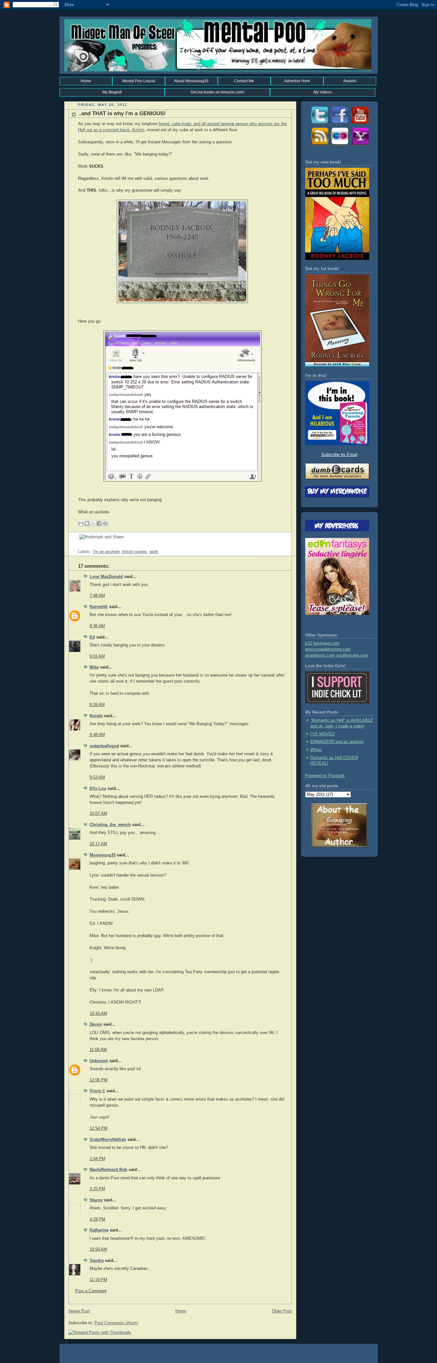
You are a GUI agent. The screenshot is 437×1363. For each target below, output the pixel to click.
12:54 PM (98, 1128)
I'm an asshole (106, 551)
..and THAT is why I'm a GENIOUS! (122, 113)
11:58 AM (98, 1049)
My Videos (323, 92)
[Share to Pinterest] (105, 523)
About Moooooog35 (191, 81)
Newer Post (79, 1311)
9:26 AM (97, 704)
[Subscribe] (319, 145)
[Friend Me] (339, 124)
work (154, 551)
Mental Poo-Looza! (138, 81)
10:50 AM (98, 1249)
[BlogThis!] (87, 523)
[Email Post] (78, 546)
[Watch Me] (359, 124)
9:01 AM (97, 656)
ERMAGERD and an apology (337, 742)
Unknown (99, 1061)
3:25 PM (97, 1189)
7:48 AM (97, 595)
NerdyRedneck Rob (108, 1169)
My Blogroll (112, 92)
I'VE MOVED (322, 734)
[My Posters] (339, 145)
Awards (349, 81)
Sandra (97, 1260)
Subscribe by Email (339, 455)
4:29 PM (97, 1219)
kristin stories (134, 551)
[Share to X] (93, 523)
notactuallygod (104, 746)
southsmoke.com (352, 655)
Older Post (282, 1311)
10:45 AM (98, 1013)
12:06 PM (98, 1080)
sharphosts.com (320, 655)
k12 (308, 643)
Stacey (96, 1200)
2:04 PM (97, 1159)
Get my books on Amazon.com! (217, 92)
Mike (94, 667)
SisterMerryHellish (108, 1139)
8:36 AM (97, 626)
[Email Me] (359, 145)
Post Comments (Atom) (116, 1323)
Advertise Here (297, 81)
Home (86, 81)
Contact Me (244, 81)
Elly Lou (98, 788)
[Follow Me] (319, 124)
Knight (96, 716)
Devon (96, 1024)
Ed (92, 637)
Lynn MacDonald (106, 576)
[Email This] (81, 523)
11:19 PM (98, 1280)
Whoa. (316, 750)
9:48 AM (97, 735)
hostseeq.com (326, 643)
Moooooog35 (102, 855)
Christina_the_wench (110, 824)
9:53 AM (97, 777)
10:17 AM (98, 844)
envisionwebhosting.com (328, 649)
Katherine (99, 1230)
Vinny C (97, 1091)
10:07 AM (98, 813)
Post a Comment (91, 1291)
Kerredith (99, 607)
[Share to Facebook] (99, 523)
